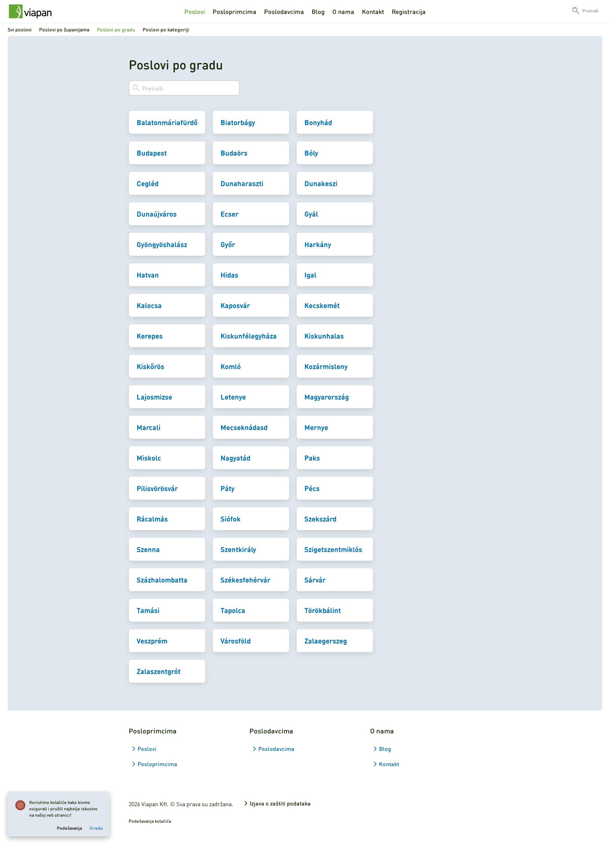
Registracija (409, 11)
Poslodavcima (284, 11)
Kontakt (373, 11)
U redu (96, 828)
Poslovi (194, 11)
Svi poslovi (19, 29)
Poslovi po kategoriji (166, 29)
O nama (343, 11)
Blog (318, 11)
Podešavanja (69, 828)
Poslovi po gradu (116, 29)
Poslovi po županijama (64, 29)
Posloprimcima (234, 11)
